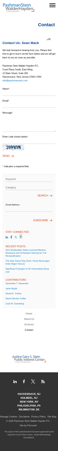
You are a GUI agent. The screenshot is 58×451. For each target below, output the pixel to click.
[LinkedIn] (15, 381)
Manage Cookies (8, 416)
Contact (29, 330)
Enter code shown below (15, 136)
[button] (48, 40)
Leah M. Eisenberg (15, 303)
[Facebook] (24, 381)
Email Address (12, 205)
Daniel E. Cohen (13, 293)
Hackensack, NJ (29, 394)
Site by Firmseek (28, 425)
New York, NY (29, 401)
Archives (29, 324)
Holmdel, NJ (29, 398)
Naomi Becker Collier (16, 298)
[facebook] (11, 238)
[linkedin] (7, 238)
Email (5, 100)
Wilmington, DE (29, 409)
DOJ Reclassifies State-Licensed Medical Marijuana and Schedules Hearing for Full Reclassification (26, 253)
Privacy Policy (38, 416)
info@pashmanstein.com (15, 80)
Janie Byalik (11, 288)
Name (6, 88)
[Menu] (52, 5)
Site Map (51, 416)
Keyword (11, 179)
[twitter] (16, 238)
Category (11, 187)
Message (7, 112)
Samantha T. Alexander (17, 283)
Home (29, 313)
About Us (29, 319)
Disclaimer (24, 416)
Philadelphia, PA (29, 405)
